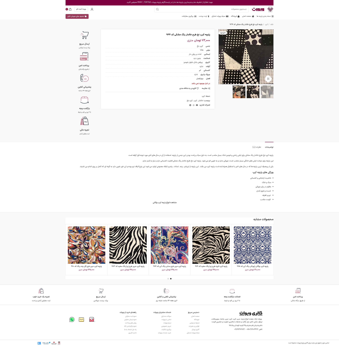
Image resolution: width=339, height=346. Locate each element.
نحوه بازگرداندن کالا (130, 326)
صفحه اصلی (195, 316)
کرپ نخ (190, 100)
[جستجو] (157, 9)
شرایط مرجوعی (194, 323)
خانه (271, 24)
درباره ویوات (167, 323)
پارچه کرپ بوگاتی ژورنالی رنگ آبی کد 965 (252, 266)
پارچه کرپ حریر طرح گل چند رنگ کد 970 (86, 266)
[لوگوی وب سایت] (270, 9)
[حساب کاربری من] (92, 9)
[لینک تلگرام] (190, 105)
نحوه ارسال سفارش (130, 319)
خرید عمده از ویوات (164, 333)
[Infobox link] (84, 39)
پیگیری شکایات (166, 329)
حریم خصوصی (166, 326)
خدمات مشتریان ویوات (162, 312)
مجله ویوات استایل (193, 333)
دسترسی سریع (193, 312)
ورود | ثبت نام (81, 9)
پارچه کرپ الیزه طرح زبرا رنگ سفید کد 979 (211, 266)
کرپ (266, 24)
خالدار (201, 100)
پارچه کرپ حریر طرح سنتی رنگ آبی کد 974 (169, 266)
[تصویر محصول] (252, 245)
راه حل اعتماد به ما (130, 329)
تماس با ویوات (166, 319)
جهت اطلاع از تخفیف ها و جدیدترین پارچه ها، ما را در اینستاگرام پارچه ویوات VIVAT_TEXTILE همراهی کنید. (169, 2)
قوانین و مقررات (194, 326)
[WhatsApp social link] (193, 105)
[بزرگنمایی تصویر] (268, 79)
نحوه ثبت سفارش (130, 316)
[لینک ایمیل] (197, 105)
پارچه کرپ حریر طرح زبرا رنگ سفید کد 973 (128, 266)
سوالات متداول (166, 316)
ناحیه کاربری (132, 333)
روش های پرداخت (130, 323)
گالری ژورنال (195, 329)
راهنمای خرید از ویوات (128, 312)
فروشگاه (196, 319)
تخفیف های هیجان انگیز (75, 16)
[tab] (269, 146)
